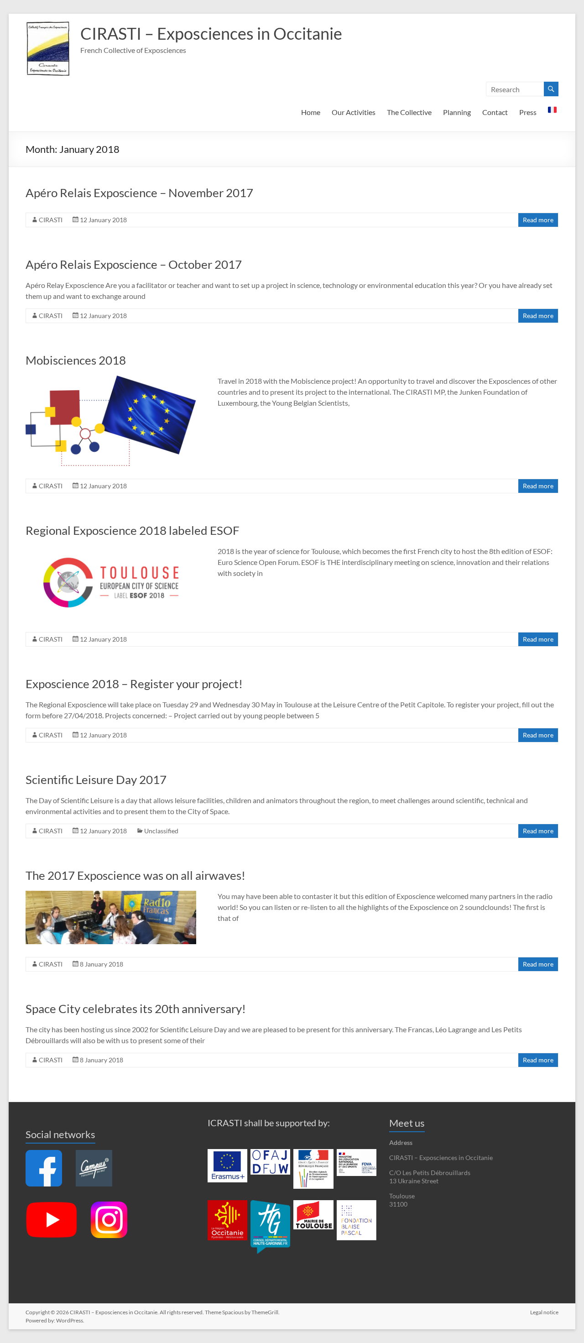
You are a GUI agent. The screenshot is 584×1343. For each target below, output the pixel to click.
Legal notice (544, 1312)
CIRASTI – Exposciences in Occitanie (211, 33)
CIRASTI (51, 220)
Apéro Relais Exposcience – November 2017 (139, 192)
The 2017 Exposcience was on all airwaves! (135, 875)
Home (310, 112)
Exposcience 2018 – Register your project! (134, 683)
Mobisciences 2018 (76, 360)
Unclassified (161, 831)
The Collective (409, 112)
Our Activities (353, 112)
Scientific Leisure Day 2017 (96, 779)
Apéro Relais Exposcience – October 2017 (134, 264)
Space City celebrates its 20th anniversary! (136, 1008)
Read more (538, 220)
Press (528, 112)
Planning (457, 112)
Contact (495, 112)
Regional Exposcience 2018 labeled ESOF (133, 530)
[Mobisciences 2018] (111, 380)
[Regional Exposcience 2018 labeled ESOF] (111, 550)
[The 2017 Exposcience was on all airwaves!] (111, 895)
